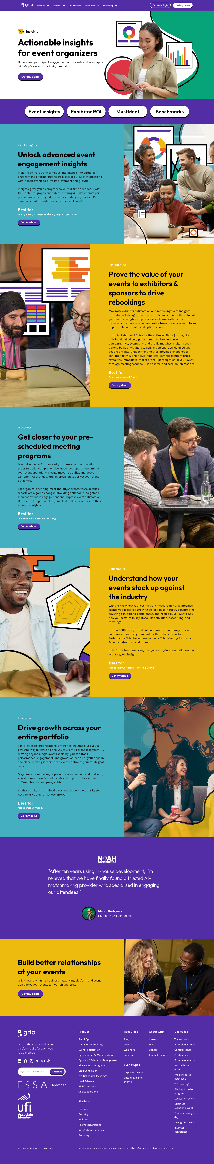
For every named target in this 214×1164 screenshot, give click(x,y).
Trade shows (181, 1039)
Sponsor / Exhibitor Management (98, 1060)
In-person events (134, 1072)
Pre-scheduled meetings (182, 1076)
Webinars (129, 1049)
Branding (84, 1135)
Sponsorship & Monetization (95, 1055)
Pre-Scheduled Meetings (92, 1076)
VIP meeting (181, 1084)
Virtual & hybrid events (133, 1079)
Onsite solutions (88, 1091)
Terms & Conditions (27, 1148)
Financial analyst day (184, 1115)
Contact (154, 1049)
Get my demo (183, 5)
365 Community (88, 1086)
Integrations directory (91, 1130)
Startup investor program (184, 1091)
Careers (153, 1039)
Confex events (182, 1049)
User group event (184, 1122)
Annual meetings (184, 1044)
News (152, 1044)
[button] (43, 5)
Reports (128, 1055)
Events (128, 1044)
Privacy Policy (48, 1148)
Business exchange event (183, 1106)
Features (83, 1109)
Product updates (158, 1055)
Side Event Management (92, 1065)
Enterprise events (184, 1060)
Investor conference (181, 1129)
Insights (83, 1119)
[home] (27, 5)
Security (83, 1114)
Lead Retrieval (86, 1081)
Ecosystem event (184, 1098)
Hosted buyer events (182, 1067)
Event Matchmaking (90, 1044)
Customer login (160, 5)
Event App (84, 1039)
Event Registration (89, 1049)
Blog (126, 1039)
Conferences (181, 1055)
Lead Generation (88, 1070)
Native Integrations (89, 1124)
